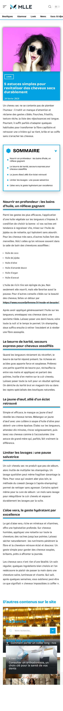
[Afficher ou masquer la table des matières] (48, 151)
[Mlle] (21, 6)
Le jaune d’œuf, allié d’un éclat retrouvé (28, 174)
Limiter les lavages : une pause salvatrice (29, 180)
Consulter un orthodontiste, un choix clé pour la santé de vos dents (29, 665)
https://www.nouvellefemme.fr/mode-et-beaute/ (31, 302)
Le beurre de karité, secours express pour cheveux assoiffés (30, 167)
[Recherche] (50, 6)
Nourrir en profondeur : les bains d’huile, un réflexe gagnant (30, 159)
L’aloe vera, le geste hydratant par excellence (31, 185)
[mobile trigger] (5, 6)
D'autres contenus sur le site (29, 602)
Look (9, 77)
